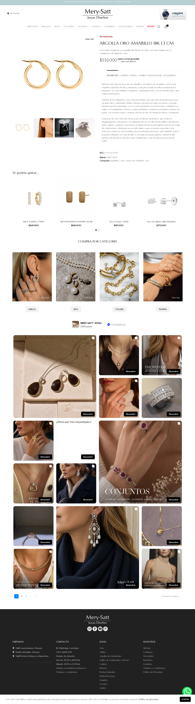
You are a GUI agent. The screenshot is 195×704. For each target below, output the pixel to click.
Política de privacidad (148, 699)
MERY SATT (111, 157)
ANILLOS (32, 309)
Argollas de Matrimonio (110, 656)
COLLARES (119, 309)
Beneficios (148, 660)
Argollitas (114, 160)
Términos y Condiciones (154, 668)
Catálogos (148, 652)
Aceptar (185, 699)
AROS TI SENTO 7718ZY (34, 221)
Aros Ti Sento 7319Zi (118, 221)
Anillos (103, 652)
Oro (147, 160)
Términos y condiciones (67, 672)
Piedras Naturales (107, 672)
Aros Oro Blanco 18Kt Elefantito (161, 221)
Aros (123, 160)
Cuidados (147, 664)
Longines (104, 680)
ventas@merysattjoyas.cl (75, 668)
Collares (103, 664)
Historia (146, 648)
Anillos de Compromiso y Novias (114, 660)
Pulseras (103, 668)
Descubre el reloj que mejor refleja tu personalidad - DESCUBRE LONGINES (97, 2)
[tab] (112, 74)
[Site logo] (97, 14)
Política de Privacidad (152, 672)
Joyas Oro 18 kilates (135, 160)
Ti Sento (103, 684)
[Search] (159, 27)
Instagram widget (170, 596)
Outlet (103, 688)
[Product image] (33, 198)
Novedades (148, 656)
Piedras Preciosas (107, 676)
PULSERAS (163, 309)
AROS (75, 309)
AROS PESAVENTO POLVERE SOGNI (76, 221)
